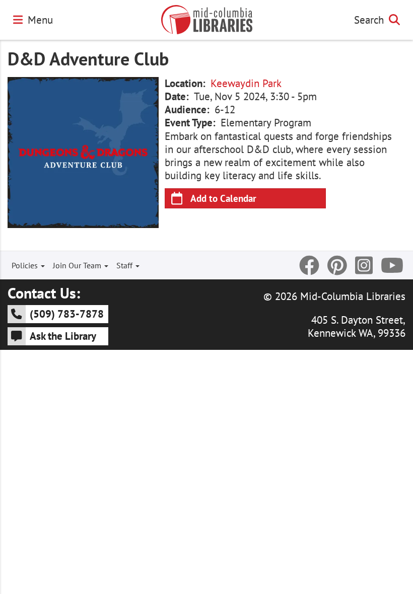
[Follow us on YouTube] (392, 265)
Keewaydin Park (246, 83)
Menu (40, 20)
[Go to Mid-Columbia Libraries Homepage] (206, 19)
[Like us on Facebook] (309, 265)
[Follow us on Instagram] (364, 265)
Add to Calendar (223, 198)
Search (369, 20)
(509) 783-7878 (67, 314)
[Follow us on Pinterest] (337, 265)
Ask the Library (63, 336)
